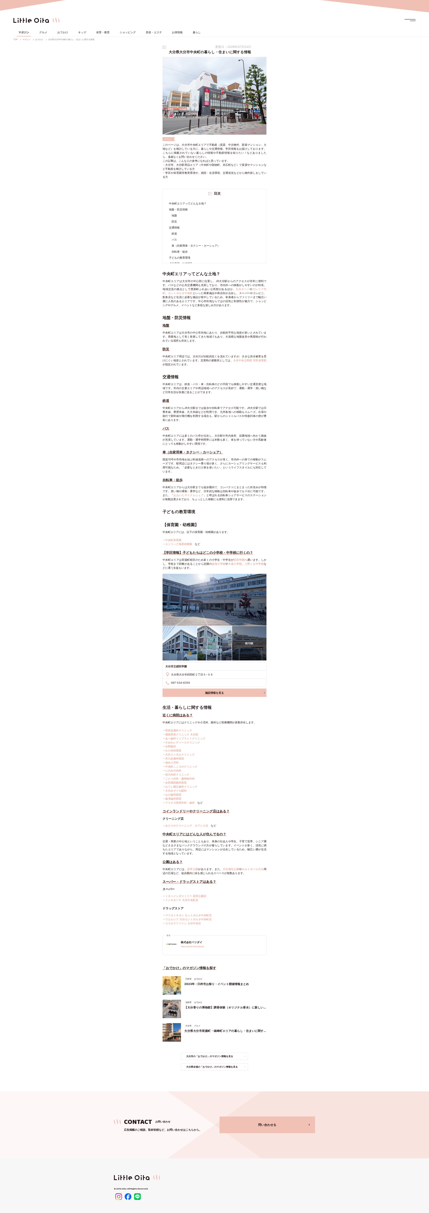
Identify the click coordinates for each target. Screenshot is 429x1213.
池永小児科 (172, 762)
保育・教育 (103, 32)
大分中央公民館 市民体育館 (249, 360)
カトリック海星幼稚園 (178, 544)
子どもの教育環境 (179, 257)
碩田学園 (239, 559)
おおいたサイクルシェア (188, 495)
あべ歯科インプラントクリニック (185, 738)
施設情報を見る (214, 692)
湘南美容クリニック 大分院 (181, 734)
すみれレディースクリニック (182, 742)
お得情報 (177, 32)
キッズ (82, 32)
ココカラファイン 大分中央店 (183, 923)
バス (174, 239)
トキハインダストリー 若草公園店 (185, 896)
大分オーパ (243, 289)
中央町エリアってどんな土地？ (187, 203)
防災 (174, 221)
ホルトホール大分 (253, 869)
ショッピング (128, 32)
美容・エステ (154, 32)
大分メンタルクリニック (180, 754)
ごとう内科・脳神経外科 (180, 778)
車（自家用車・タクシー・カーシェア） (196, 245)
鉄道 (174, 233)
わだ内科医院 (173, 750)
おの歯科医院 (173, 794)
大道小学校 (235, 563)
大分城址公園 (231, 869)
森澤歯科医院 (173, 798)
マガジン (23, 32)
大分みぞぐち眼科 (176, 790)
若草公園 (192, 869)
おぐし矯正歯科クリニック (181, 786)
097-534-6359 (180, 682)
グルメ (43, 32)
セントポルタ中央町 (180, 293)
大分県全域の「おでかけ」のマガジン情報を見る (212, 1066)
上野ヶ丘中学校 (254, 563)
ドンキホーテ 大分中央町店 (181, 900)
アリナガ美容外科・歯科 (180, 802)
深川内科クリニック (177, 774)
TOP (15, 39)
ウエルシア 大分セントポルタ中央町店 (188, 919)
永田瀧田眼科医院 (176, 782)
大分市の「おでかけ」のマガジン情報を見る (209, 1056)
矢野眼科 (170, 746)
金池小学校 (219, 563)
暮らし (197, 32)
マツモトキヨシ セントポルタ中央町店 (188, 915)
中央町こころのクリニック (181, 766)
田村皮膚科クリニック (178, 730)
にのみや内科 (173, 770)
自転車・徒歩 (180, 251)
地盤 (174, 215)
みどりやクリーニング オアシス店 (186, 825)
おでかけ (62, 32)
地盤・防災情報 (178, 209)
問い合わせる (267, 1125)
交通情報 (174, 227)
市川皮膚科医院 (174, 758)
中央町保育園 (173, 540)
